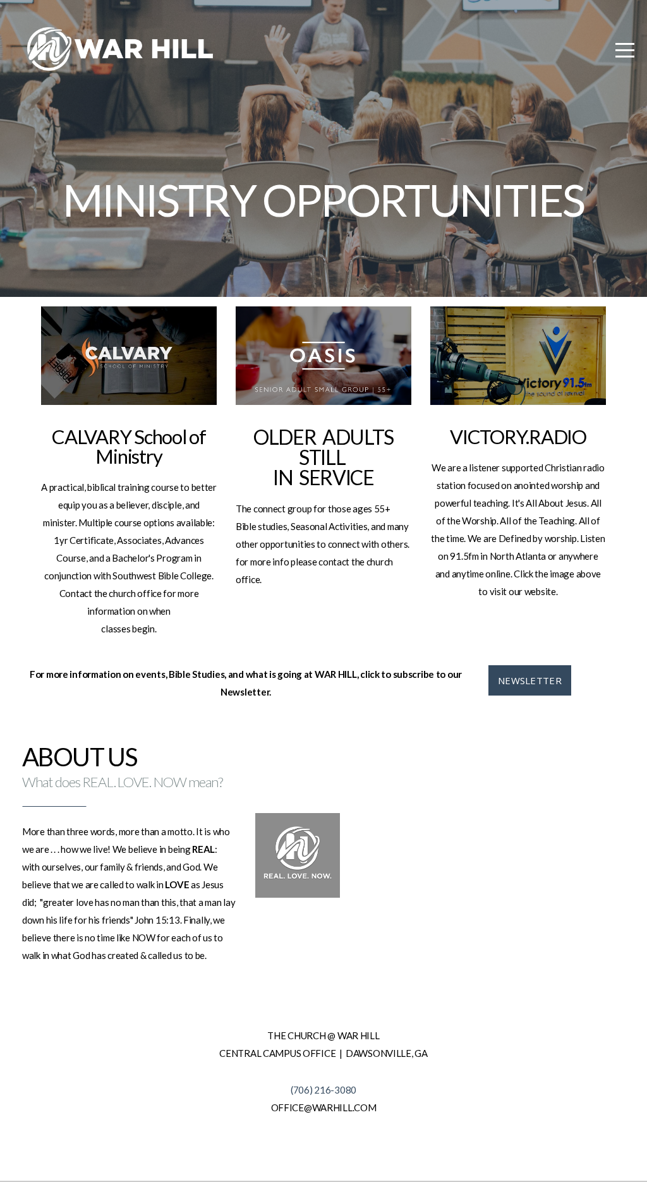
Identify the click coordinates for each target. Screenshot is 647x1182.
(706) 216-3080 (323, 1089)
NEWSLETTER (530, 680)
